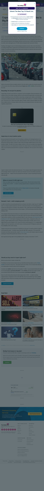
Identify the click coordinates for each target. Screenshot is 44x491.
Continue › (22, 28)
